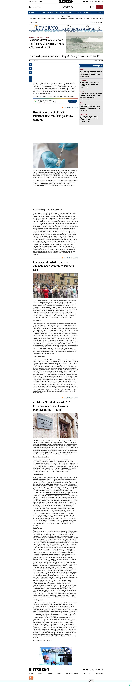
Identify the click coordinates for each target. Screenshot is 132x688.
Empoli (48, 18)
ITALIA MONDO (49, 12)
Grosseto (53, 18)
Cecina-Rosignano (42, 18)
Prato (97, 18)
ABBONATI (99, 7)
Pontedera (93, 18)
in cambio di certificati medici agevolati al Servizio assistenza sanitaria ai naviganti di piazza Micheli (54, 443)
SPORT (56, 12)
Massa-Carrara (64, 18)
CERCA (101, 12)
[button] (55, 656)
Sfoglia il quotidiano (36, 7)
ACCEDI (93, 7)
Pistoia (87, 18)
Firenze (34, 18)
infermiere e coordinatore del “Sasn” (57, 494)
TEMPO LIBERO (68, 12)
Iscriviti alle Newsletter (36, 1)
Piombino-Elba (78, 18)
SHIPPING (88, 12)
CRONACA (61, 12)
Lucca (58, 18)
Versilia (101, 18)
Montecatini (71, 18)
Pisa (84, 18)
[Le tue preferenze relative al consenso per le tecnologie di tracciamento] (129, 685)
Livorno (30, 18)
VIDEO (75, 12)
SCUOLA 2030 (81, 12)
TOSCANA (43, 12)
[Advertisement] (44, 72)
